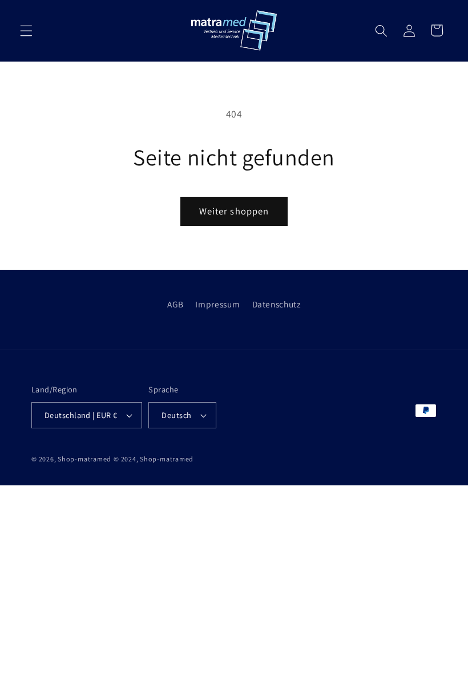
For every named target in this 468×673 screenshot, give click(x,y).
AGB (175, 304)
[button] (26, 30)
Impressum (217, 304)
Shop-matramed (84, 459)
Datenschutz (276, 304)
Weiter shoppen (234, 211)
